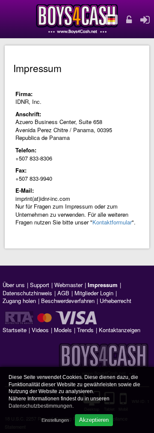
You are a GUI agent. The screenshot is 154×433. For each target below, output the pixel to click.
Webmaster (68, 285)
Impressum (103, 285)
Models (63, 330)
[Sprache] (111, 20)
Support (39, 285)
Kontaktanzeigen (119, 330)
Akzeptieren (94, 420)
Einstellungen (55, 420)
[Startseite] (77, 19)
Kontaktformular (112, 222)
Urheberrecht (115, 301)
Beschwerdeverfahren (68, 301)
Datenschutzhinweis (27, 293)
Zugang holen (19, 301)
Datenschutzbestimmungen (40, 406)
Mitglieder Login (93, 293)
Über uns (14, 285)
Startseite (15, 330)
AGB (63, 293)
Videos (40, 330)
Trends (85, 330)
